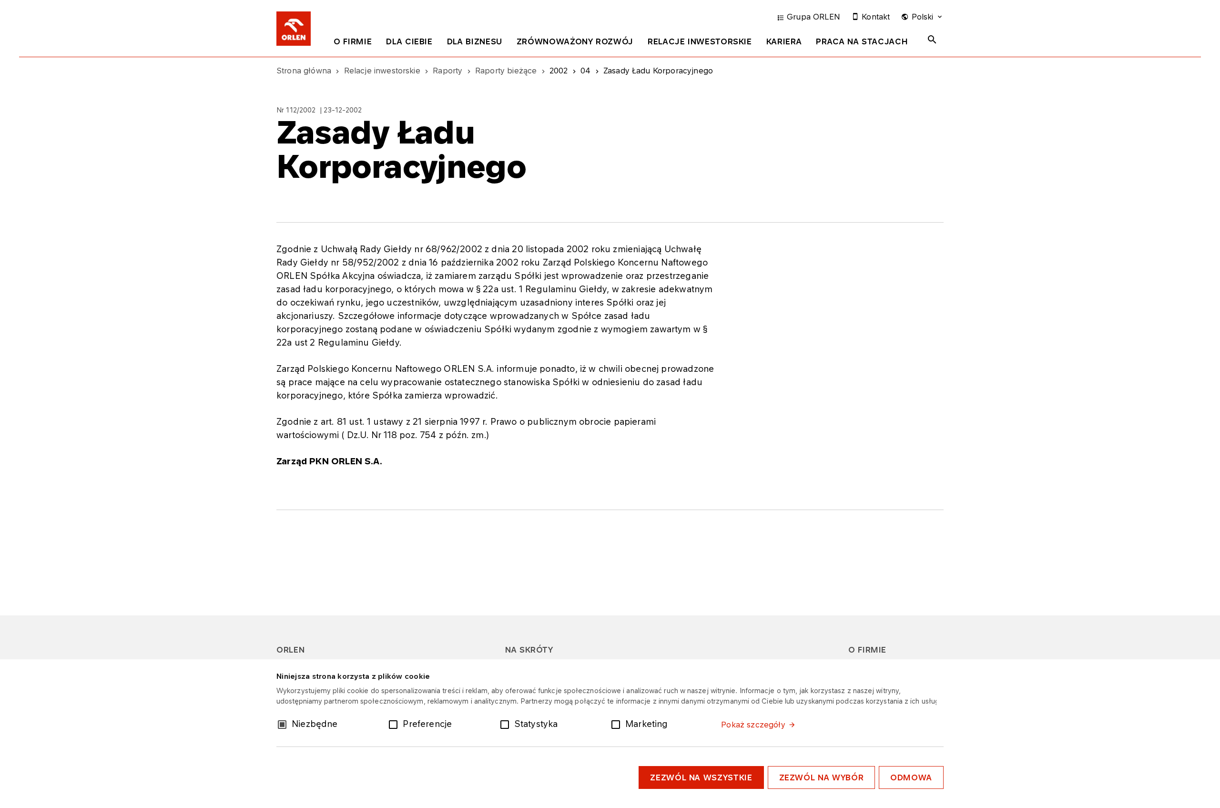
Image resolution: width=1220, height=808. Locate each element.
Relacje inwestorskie (700, 41)
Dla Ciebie (409, 41)
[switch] (395, 723)
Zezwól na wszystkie (701, 777)
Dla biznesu (474, 41)
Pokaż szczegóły (753, 724)
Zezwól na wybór (821, 777)
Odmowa (911, 777)
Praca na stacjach (862, 41)
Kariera (784, 41)
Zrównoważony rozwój (575, 41)
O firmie (353, 41)
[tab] (353, 43)
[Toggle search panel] (932, 39)
